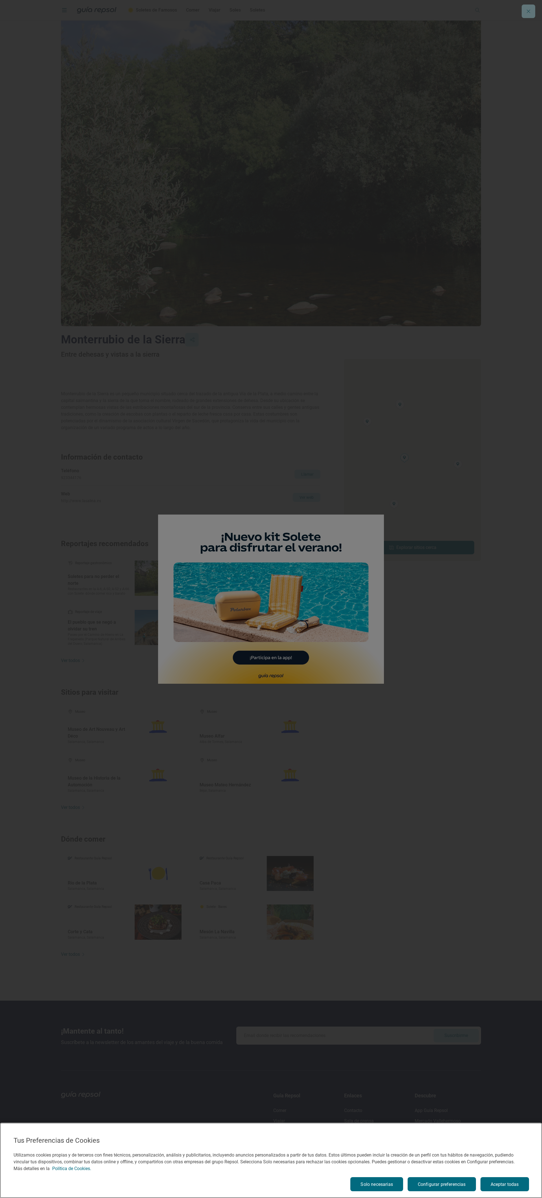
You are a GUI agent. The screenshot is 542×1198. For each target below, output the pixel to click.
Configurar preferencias (442, 1184)
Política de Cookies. (71, 1168)
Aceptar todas (505, 1184)
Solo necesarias (376, 1184)
